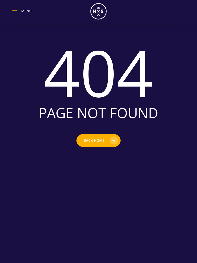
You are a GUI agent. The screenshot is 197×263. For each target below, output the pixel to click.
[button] (22, 11)
